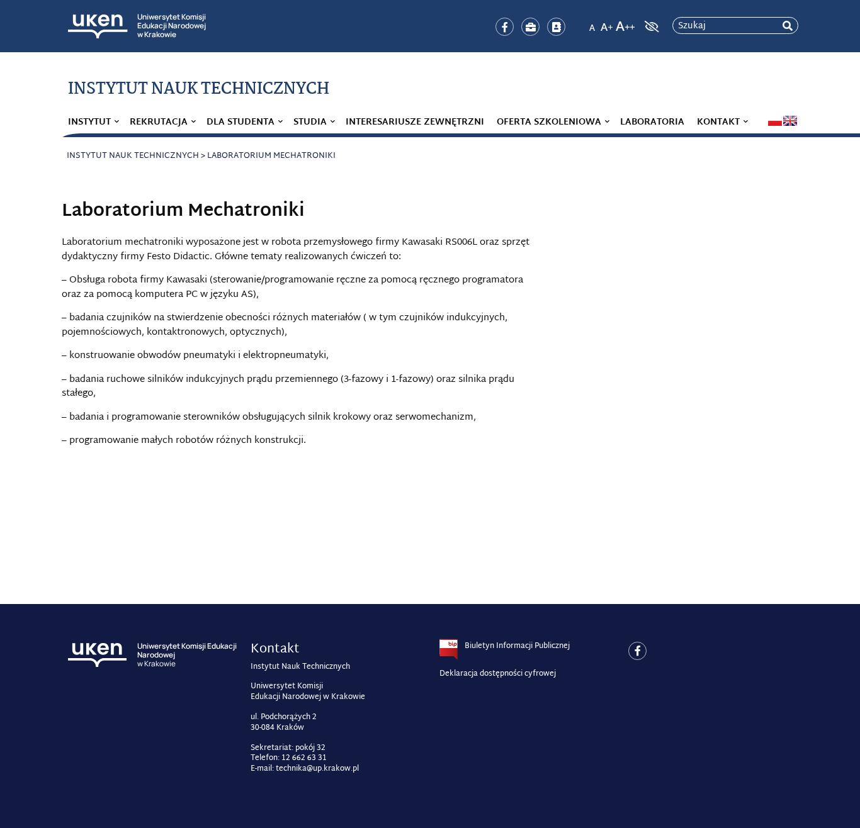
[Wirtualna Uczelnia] (556, 27)
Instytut (89, 122)
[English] (790, 121)
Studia (310, 122)
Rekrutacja (159, 122)
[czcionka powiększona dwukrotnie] (625, 22)
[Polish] (775, 121)
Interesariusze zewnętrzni (415, 122)
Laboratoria (652, 122)
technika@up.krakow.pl (317, 769)
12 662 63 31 (304, 758)
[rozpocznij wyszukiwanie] (788, 26)
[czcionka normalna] (592, 22)
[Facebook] (504, 27)
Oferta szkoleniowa (549, 122)
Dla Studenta (240, 122)
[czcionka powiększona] (607, 22)
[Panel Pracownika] (530, 27)
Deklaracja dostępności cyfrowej (497, 674)
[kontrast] (650, 26)
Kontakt (718, 122)
